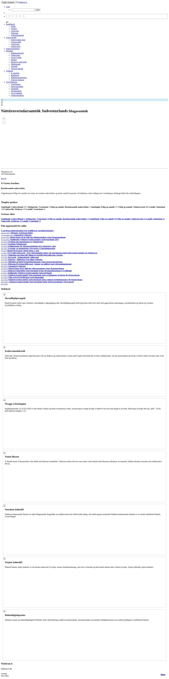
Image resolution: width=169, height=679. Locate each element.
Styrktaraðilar (16, 91)
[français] (23, 16)
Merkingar (15, 75)
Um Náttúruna (11, 82)
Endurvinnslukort (13, 49)
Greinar (14, 29)
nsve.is (3, 178)
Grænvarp (15, 31)
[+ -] (84, 140)
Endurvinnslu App (18, 40)
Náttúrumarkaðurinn (19, 78)
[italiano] (20, 16)
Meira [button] (163, 675)
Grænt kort (15, 44)
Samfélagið (10, 24)
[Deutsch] (17, 16)
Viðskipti (9, 71)
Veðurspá (14, 33)
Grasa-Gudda (16, 58)
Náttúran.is (22, 2)
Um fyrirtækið (16, 93)
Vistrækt (14, 66)
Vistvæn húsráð (17, 69)
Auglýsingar (16, 84)
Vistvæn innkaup (17, 80)
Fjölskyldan (15, 55)
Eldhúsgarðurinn (17, 53)
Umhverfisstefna (17, 95)
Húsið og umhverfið (19, 62)
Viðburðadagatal (17, 35)
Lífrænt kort (15, 46)
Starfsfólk (14, 89)
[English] (13, 16)
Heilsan (14, 60)
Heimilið (9, 51)
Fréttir (13, 26)
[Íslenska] (10, 16)
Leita (8, 7)
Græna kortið (11, 37)
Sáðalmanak (15, 64)
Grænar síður (16, 42)
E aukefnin (15, 73)
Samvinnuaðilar (17, 86)
